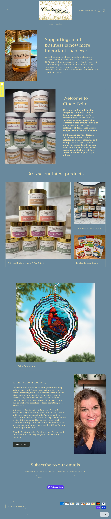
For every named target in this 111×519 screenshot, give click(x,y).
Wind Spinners (25, 366)
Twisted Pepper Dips (86, 263)
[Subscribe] (72, 477)
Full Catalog (21, 444)
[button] (7, 10)
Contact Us (2, 90)
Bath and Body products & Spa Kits (25, 263)
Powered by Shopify (23, 514)
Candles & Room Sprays (87, 228)
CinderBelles (13, 514)
